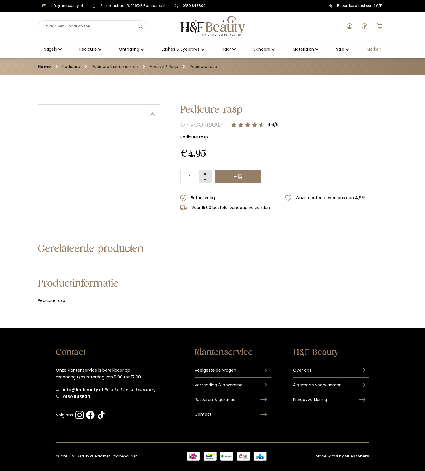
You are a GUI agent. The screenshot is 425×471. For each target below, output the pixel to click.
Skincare (261, 49)
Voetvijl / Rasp (164, 66)
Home (44, 66)
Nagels (50, 49)
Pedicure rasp (203, 66)
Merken (374, 49)
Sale (340, 49)
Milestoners (357, 456)
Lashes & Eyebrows (180, 49)
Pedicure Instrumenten (115, 66)
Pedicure (88, 49)
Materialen (303, 49)
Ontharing (129, 49)
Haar (226, 49)
